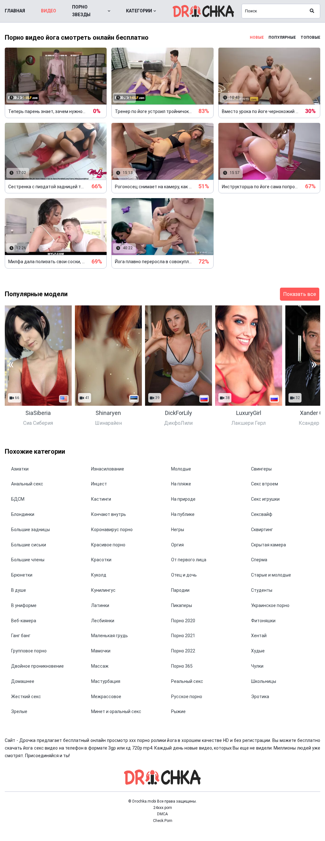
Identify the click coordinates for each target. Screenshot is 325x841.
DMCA (162, 814)
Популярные (282, 37)
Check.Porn (162, 820)
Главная (15, 10)
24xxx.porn (162, 807)
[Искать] (312, 11)
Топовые (310, 37)
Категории (139, 10)
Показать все (299, 294)
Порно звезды (81, 10)
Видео (48, 10)
